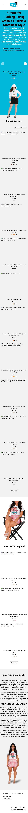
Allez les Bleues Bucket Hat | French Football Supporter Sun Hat (14, 195)
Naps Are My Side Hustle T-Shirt (14, 299)
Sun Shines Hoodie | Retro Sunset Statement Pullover (14, 230)
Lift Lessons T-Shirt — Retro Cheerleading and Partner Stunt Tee (14, 579)
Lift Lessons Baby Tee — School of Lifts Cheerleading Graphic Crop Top (14, 615)
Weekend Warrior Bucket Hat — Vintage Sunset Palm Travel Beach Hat (14, 72)
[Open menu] (2, 4)
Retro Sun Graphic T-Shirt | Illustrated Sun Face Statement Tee (14, 407)
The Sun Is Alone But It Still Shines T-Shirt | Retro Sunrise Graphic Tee (14, 334)
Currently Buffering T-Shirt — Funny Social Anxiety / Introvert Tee (14, 443)
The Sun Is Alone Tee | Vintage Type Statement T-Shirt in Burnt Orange (14, 371)
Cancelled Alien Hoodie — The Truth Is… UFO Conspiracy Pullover (14, 479)
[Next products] (25, 63)
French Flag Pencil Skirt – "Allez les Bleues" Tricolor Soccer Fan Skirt (14, 265)
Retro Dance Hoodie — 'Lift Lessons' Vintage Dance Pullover (14, 651)
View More (14, 490)
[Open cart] (25, 4)
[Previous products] (2, 63)
